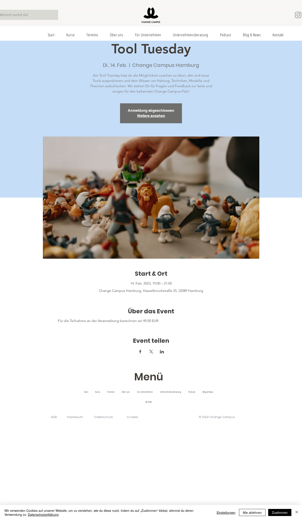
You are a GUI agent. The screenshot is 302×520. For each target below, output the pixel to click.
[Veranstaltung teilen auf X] (151, 351)
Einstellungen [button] (226, 512)
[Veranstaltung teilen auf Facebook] (140, 351)
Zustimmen (280, 512)
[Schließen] (296, 512)
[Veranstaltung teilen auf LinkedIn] (162, 351)
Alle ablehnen (252, 512)
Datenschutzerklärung (43, 514)
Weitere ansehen (151, 116)
